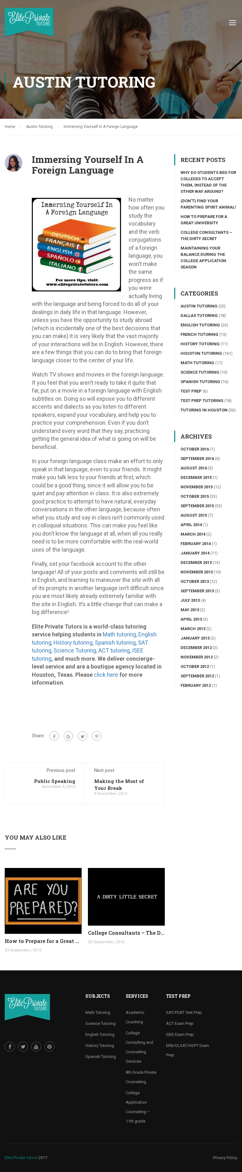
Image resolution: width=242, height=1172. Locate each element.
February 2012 (196, 685)
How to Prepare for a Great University (43, 941)
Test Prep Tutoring (202, 400)
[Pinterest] (96, 736)
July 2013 (190, 600)
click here (106, 674)
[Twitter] (82, 736)
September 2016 (197, 458)
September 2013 (197, 591)
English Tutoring (200, 325)
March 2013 (193, 628)
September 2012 (197, 676)
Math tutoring (119, 634)
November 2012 (197, 657)
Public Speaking (54, 781)
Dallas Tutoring (199, 315)
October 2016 (195, 449)
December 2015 (196, 477)
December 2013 (196, 562)
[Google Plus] (68, 736)
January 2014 (195, 553)
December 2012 (196, 647)
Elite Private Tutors (21, 1157)
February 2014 (196, 543)
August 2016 (194, 468)
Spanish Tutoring (200, 381)
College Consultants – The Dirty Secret (126, 932)
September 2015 (197, 505)
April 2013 (191, 619)
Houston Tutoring (201, 353)
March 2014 (193, 534)
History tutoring (73, 642)
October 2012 (195, 666)
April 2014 (191, 524)
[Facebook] (54, 736)
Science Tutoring (75, 650)
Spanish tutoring (115, 642)
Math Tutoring (197, 362)
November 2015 (197, 487)
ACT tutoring (114, 650)
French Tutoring (199, 334)
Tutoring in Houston (204, 410)
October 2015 (195, 496)
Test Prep (191, 391)
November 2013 (197, 572)
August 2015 (194, 515)
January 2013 (195, 638)
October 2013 (195, 581)
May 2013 (190, 609)
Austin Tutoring (199, 306)
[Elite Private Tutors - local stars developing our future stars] (29, 25)
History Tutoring (200, 344)
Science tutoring (200, 372)
